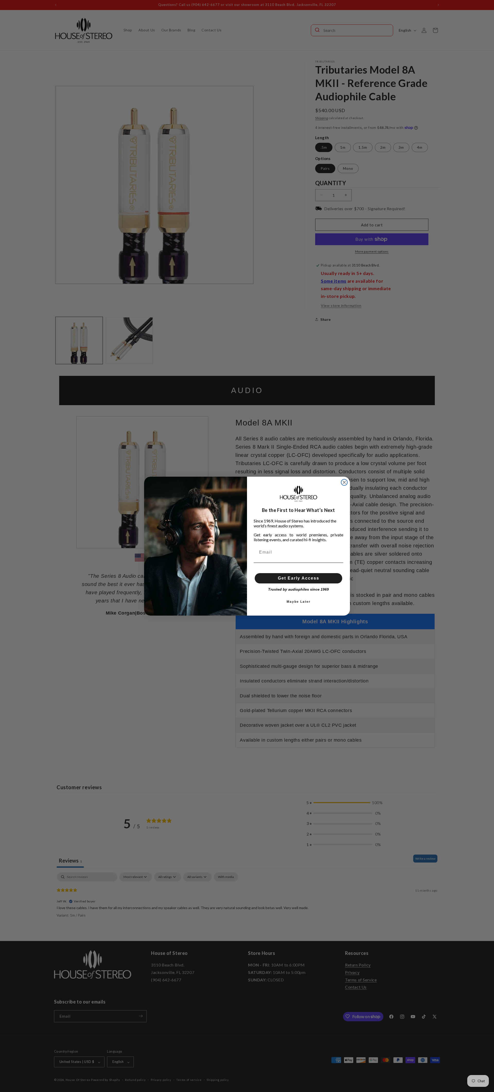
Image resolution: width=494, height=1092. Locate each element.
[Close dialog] (344, 482)
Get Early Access (298, 578)
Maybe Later (299, 601)
